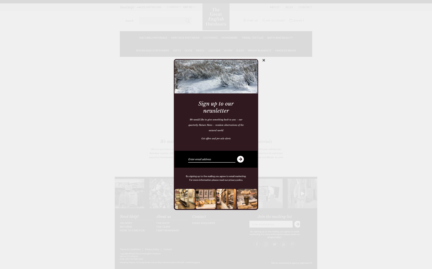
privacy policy (235, 179)
